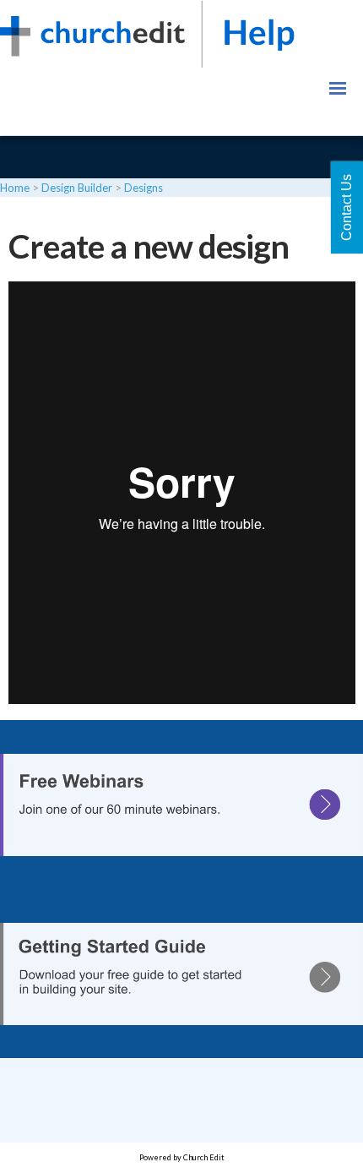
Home (15, 187)
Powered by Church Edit (182, 1157)
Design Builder (76, 187)
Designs (143, 187)
